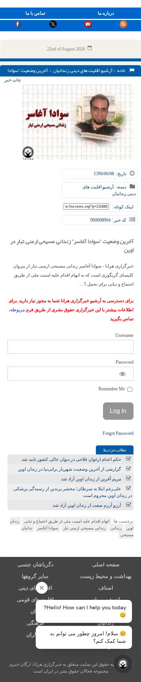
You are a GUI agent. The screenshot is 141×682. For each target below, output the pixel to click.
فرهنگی (35, 623)
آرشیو (106, 70)
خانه (122, 70)
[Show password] (122, 374)
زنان (35, 611)
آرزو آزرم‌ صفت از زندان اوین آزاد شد (87, 505)
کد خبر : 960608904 (108, 220)
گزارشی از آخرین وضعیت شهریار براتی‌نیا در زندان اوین (69, 469)
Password (124, 362)
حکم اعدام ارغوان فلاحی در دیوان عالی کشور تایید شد (71, 459)
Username (124, 335)
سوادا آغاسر (47, 528)
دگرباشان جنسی (35, 564)
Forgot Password (118, 433)
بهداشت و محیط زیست (106, 576)
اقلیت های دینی (85, 70)
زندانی (116, 528)
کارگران (35, 635)
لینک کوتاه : (122, 206)
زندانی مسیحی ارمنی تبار (84, 528)
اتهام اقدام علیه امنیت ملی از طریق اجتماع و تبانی (66, 521)
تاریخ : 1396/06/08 (110, 173)
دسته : (120, 187)
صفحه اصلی (106, 564)
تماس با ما (35, 13)
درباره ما (106, 13)
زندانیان (61, 70)
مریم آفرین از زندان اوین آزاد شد (91, 479)
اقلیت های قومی (35, 599)
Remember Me (112, 388)
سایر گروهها (35, 576)
